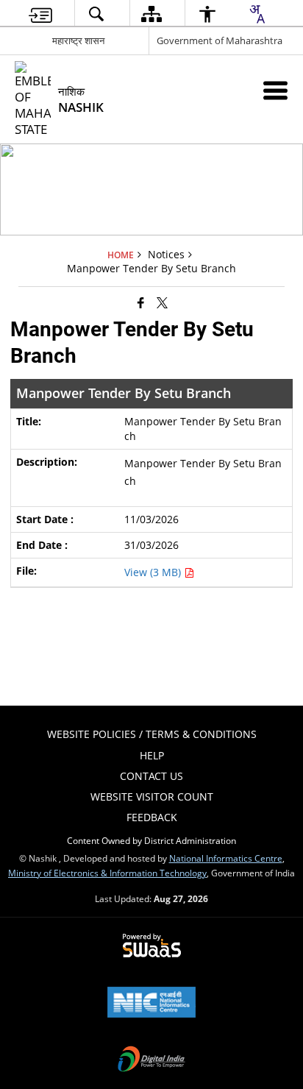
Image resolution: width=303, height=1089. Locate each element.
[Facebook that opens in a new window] (141, 302)
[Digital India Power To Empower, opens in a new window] (151, 1060)
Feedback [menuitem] (151, 817)
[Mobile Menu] (275, 90)
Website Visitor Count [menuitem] (151, 797)
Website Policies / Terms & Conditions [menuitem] (152, 734)
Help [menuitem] (152, 755)
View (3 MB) (154, 572)
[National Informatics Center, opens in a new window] (151, 1004)
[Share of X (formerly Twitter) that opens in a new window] (162, 302)
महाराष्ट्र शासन (78, 40)
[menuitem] (40, 13)
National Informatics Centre (225, 858)
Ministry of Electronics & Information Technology (107, 873)
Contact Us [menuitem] (151, 776)
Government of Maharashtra (219, 40)
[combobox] (257, 13)
